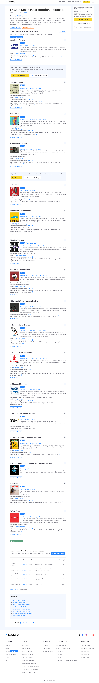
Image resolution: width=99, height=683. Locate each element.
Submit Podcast (15, 27)
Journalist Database (27, 657)
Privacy (7, 657)
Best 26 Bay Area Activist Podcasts (21, 604)
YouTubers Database (28, 660)
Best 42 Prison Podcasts (19, 600)
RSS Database (26, 645)
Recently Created (86, 654)
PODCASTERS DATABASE (74, 2)
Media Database (48, 651)
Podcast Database (27, 651)
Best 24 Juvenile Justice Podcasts (21, 611)
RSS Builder (59, 657)
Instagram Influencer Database (30, 666)
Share (11, 15)
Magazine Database (27, 654)
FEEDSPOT (62, 2)
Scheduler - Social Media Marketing (66, 660)
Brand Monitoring (61, 645)
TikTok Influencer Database (29, 672)
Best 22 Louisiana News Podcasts (21, 609)
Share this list (14, 623)
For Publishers (47, 645)
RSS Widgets (60, 651)
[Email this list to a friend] (26, 16)
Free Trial (86, 2)
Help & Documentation (87, 648)
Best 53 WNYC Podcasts (19, 615)
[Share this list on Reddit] (23, 16)
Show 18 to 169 (17, 541)
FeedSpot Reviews (10, 654)
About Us (7, 645)
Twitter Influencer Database (30, 669)
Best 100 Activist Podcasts (19, 602)
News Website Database (29, 663)
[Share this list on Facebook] (15, 16)
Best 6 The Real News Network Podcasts (23, 613)
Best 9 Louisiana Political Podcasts (21, 606)
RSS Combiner (60, 654)
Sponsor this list (28, 27)
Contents (24, 12)
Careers (11, 651)
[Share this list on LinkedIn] (20, 16)
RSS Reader (46, 648)
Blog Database (26, 648)
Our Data (7, 648)
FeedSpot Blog (85, 657)
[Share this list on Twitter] (17, 16)
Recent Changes (85, 651)
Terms (7, 660)
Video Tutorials (85, 645)
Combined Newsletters (63, 648)
